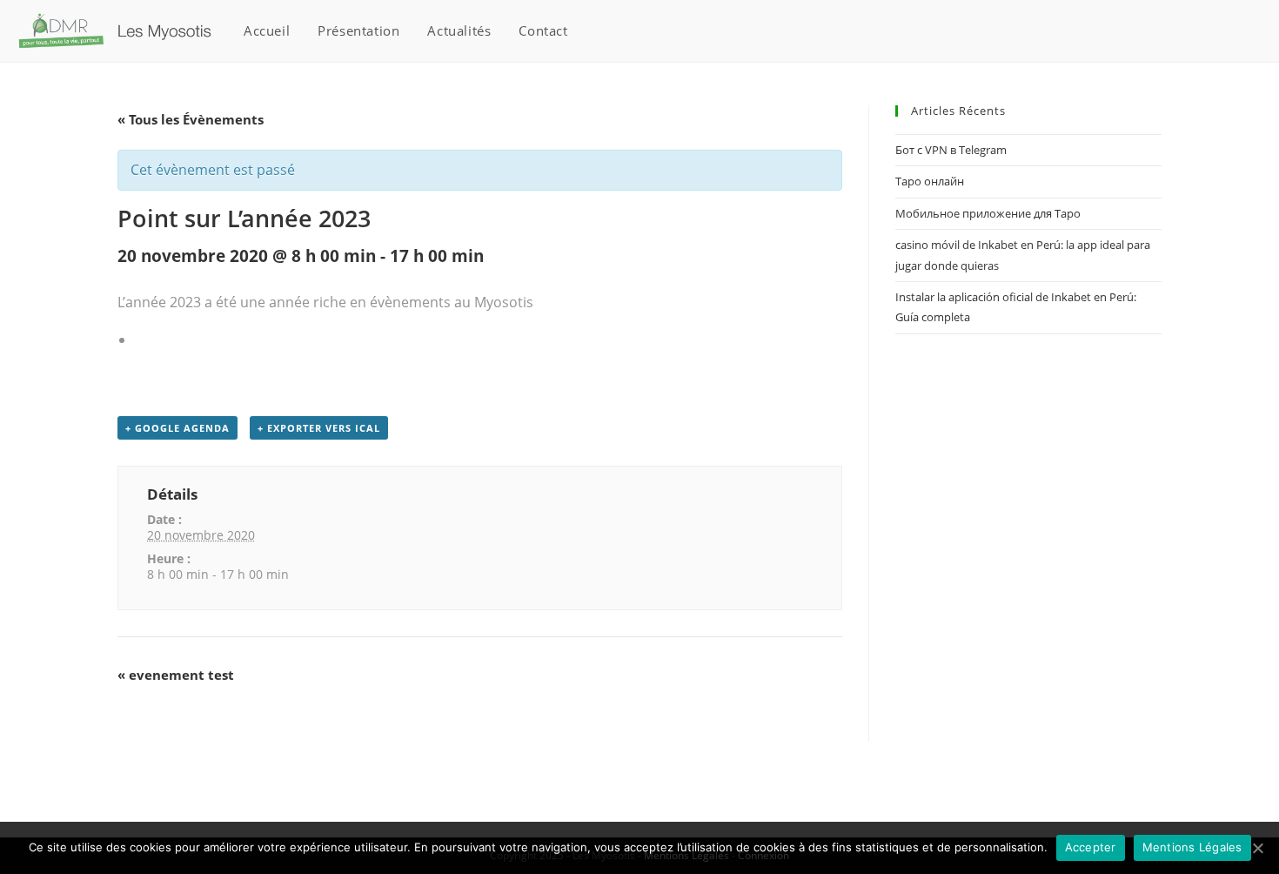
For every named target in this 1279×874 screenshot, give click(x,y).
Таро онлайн (929, 181)
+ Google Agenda (177, 427)
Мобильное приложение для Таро (988, 213)
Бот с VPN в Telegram (951, 150)
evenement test (175, 674)
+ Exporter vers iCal (319, 427)
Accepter (1090, 847)
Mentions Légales (1192, 847)
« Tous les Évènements (190, 119)
